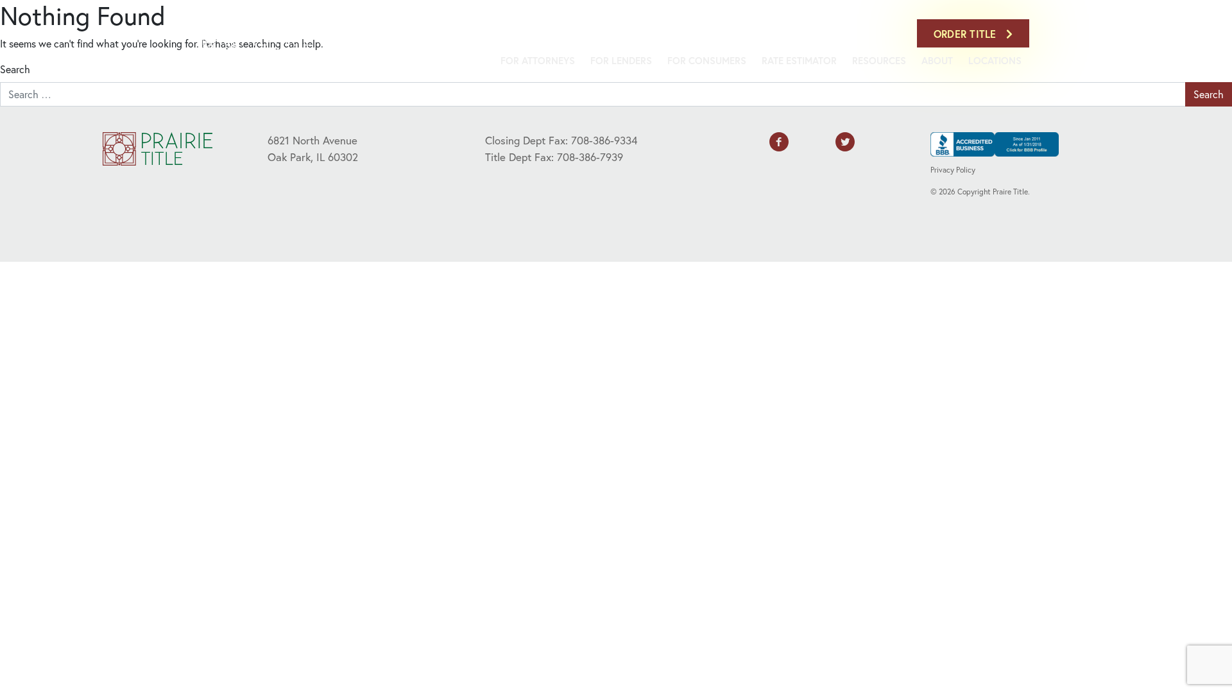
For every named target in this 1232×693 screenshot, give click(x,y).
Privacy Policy (952, 170)
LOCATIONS (995, 60)
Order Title (967, 33)
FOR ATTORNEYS (538, 60)
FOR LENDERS (621, 60)
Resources (879, 60)
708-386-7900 (878, 33)
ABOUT (937, 60)
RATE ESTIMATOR (799, 60)
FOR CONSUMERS (706, 60)
